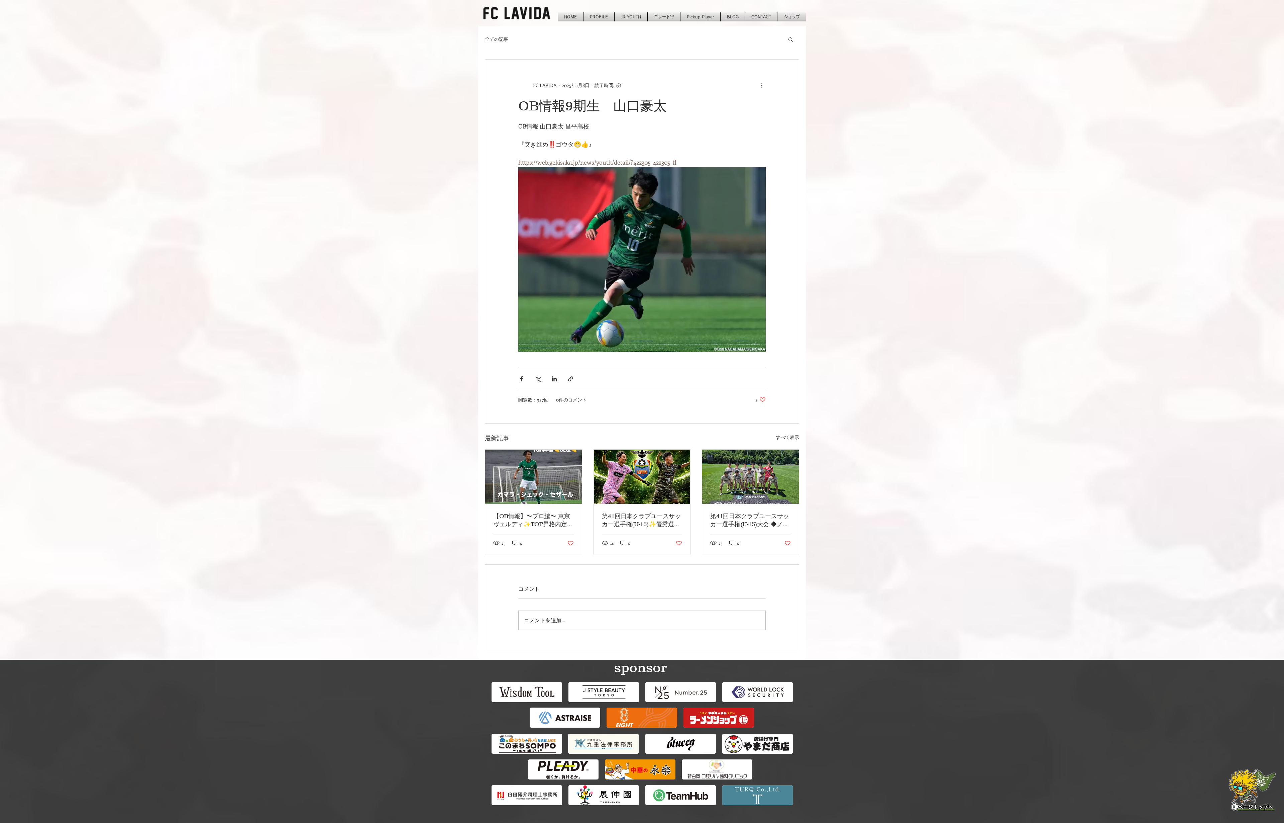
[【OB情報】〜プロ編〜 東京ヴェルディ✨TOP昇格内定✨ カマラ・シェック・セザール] (533, 477)
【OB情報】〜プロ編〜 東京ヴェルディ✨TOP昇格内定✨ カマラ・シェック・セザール (531, 520)
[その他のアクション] (762, 85)
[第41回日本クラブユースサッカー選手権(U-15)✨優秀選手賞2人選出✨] (642, 477)
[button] (790, 39)
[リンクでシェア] (570, 379)
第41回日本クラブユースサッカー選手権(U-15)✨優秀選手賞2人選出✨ (641, 520)
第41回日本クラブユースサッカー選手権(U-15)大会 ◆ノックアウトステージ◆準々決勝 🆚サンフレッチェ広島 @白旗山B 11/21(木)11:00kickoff (750, 520)
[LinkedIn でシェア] (554, 379)
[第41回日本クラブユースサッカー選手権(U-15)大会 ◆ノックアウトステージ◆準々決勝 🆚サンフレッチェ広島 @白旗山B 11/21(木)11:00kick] (750, 477)
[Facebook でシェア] (521, 379)
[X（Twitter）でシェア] (538, 379)
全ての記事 (496, 39)
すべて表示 (787, 437)
